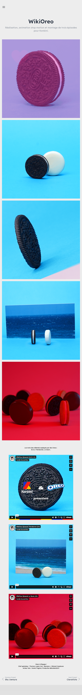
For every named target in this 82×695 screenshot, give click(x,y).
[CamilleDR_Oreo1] (41, 78)
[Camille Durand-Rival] (76, 7)
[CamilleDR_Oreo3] (41, 159)
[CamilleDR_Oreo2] (41, 240)
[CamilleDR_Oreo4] (41, 320)
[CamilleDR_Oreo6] (41, 401)
